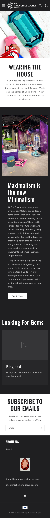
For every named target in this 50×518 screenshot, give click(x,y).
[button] (3, 5)
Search (9, 449)
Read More (17, 296)
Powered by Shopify (34, 512)
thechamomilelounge (21, 512)
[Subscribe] (41, 428)
